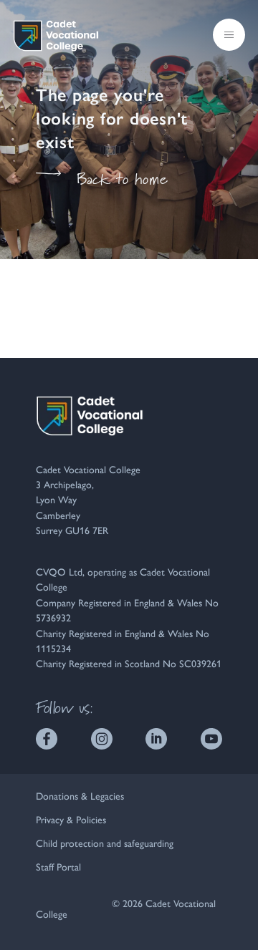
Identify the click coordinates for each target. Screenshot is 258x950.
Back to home (122, 179)
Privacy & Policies (71, 819)
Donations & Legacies (80, 795)
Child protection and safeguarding (104, 842)
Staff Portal (58, 866)
